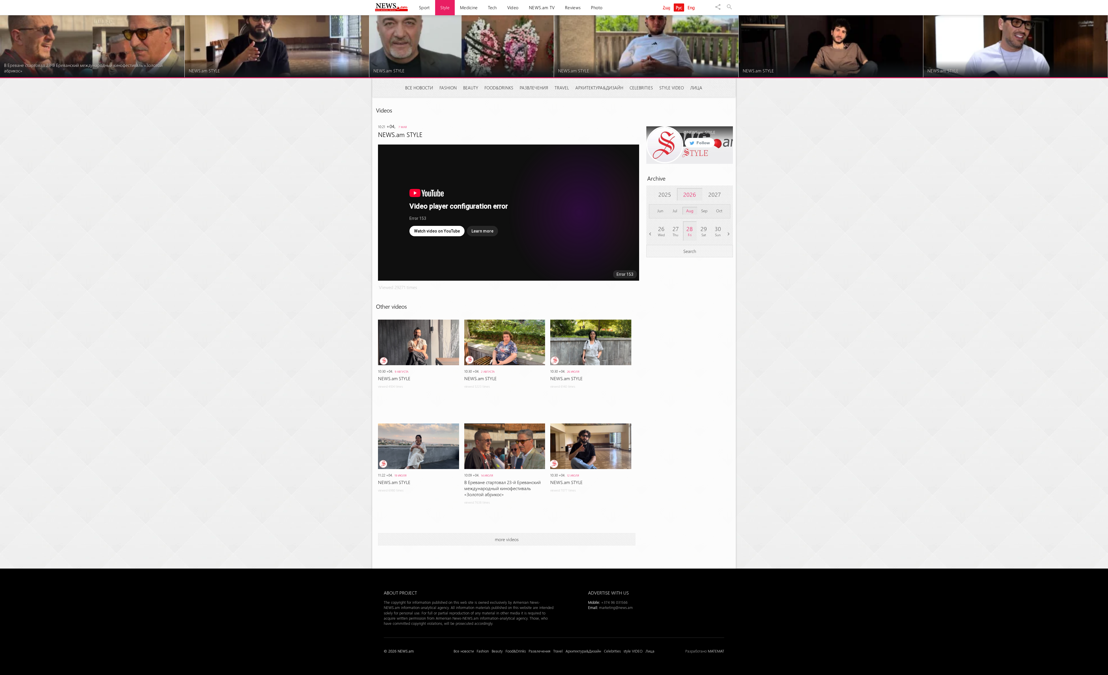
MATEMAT (716, 650)
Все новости (419, 88)
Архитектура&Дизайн (599, 88)
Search (689, 251)
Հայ (666, 7)
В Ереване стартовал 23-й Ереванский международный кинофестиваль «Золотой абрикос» (502, 488)
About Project (400, 593)
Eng (691, 7)
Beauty (470, 88)
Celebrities (641, 88)
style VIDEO (671, 88)
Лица (696, 88)
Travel (562, 88)
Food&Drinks (498, 88)
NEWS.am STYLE (394, 378)
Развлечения (534, 88)
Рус (679, 7)
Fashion (448, 88)
